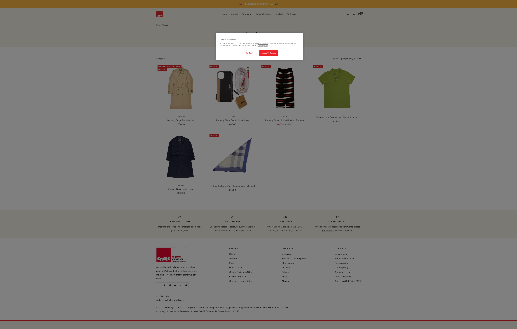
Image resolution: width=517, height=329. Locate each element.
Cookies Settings (248, 53)
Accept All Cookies (268, 53)
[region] (259, 46)
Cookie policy (263, 46)
